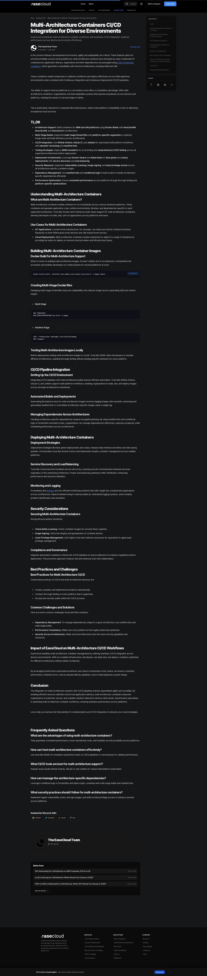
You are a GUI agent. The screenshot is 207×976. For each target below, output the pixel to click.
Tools (145, 954)
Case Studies (147, 946)
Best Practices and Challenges (160, 55)
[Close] (168, 972)
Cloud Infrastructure (78, 10)
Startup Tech (131, 10)
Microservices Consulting (94, 950)
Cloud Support (90, 958)
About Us (146, 939)
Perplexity (51, 818)
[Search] (127, 4)
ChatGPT (38, 818)
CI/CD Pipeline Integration (158, 40)
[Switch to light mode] (141, 4)
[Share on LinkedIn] (158, 85)
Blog (32, 18)
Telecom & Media (120, 950)
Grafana (50, 490)
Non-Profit (117, 946)
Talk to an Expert (153, 4)
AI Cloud (91, 10)
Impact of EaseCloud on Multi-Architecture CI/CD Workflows (160, 60)
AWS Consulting (90, 954)
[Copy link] (172, 84)
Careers (145, 942)
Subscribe (170, 4)
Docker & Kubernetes (92, 942)
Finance (116, 954)
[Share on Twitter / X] (151, 84)
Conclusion (154, 65)
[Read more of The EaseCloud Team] (34, 48)
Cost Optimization (104, 10)
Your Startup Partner (92, 939)
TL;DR (152, 24)
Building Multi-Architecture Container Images (159, 35)
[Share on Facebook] (165, 85)
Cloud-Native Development (94, 946)
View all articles (40, 891)
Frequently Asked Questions (159, 70)
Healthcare (118, 958)
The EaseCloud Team (47, 47)
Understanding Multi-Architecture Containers (161, 29)
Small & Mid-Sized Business (123, 942)
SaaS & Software (120, 939)
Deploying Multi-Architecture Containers (159, 46)
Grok (74, 818)
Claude (63, 818)
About (91, 4)
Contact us (146, 950)
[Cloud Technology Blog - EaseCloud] (40, 3)
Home (83, 4)
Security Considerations (158, 51)
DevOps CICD (118, 10)
